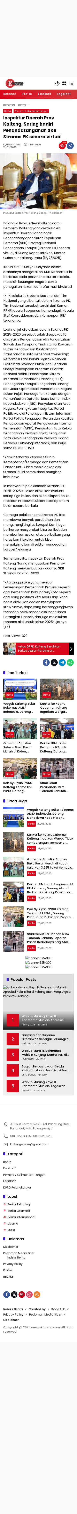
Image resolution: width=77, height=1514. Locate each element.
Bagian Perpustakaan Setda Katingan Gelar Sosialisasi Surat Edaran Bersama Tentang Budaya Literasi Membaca (46, 1069)
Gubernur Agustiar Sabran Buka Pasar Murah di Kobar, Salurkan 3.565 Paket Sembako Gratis (18, 747)
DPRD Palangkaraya (17, 1187)
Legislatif (9, 1181)
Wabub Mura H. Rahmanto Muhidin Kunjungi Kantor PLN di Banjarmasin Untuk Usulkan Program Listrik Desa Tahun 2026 (44, 1053)
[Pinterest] (21, 1294)
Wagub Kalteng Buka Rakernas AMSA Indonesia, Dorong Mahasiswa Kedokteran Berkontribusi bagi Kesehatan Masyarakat (19, 708)
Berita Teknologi (19, 1204)
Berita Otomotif (19, 1211)
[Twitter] (54, 662)
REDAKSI (8, 1277)
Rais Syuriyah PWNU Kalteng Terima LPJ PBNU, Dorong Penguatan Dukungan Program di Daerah (19, 787)
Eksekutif (9, 1168)
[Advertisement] (38, 38)
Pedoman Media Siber (18, 1253)
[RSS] (37, 1294)
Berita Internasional (21, 1217)
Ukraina (13, 1223)
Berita (7, 111)
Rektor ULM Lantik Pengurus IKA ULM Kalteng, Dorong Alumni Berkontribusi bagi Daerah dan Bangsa (55, 747)
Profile (7, 1270)
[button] (57, 83)
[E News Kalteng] (27, 83)
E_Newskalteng (12, 144)
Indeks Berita (16, 1257)
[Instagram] (29, 1294)
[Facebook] (46, 662)
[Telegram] (62, 662)
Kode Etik (58, 1309)
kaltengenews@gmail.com (29, 1144)
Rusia (11, 1230)
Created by (37, 1309)
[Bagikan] (70, 145)
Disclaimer (10, 1247)
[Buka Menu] (64, 83)
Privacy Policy (13, 1264)
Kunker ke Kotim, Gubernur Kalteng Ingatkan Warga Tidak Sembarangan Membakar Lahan (55, 708)
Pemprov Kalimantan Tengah (31, 111)
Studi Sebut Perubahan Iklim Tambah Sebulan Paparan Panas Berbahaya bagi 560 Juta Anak (55, 787)
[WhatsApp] (70, 662)
